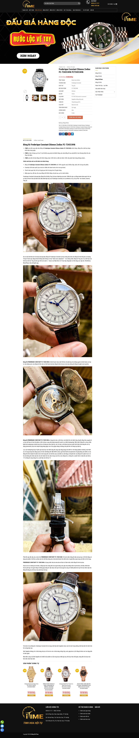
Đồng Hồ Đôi (59, 10)
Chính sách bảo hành (85, 713)
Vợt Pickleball (68, 10)
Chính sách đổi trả (84, 716)
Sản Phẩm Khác (77, 10)
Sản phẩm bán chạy (100, 88)
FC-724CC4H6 (64, 125)
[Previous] (4, 38)
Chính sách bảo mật (85, 719)
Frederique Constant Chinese (79, 125)
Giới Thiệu (31, 10)
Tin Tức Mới (86, 10)
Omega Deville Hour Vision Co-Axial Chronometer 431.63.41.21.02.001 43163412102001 (66, 686)
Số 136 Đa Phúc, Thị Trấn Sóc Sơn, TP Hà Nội (57, 717)
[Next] (134, 38)
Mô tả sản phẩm (27, 140)
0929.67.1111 (49, 711)
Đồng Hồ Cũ (52, 10)
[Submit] (79, 3)
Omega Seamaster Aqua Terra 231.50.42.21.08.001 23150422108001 (31, 685)
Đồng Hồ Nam (38, 10)
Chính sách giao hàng (85, 711)
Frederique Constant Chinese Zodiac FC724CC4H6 (79, 128)
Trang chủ (62, 67)
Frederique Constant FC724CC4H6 (81, 130)
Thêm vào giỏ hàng (75, 117)
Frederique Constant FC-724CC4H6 (66, 130)
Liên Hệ (92, 10)
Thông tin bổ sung (38, 140)
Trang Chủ (25, 10)
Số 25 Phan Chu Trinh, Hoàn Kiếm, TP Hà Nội (57, 714)
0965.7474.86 (57, 711)
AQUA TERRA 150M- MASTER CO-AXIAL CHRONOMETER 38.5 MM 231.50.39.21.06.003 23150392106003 (84, 686)
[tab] (27, 140)
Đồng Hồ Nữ (46, 10)
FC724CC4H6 (69, 125)
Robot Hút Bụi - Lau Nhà (101, 85)
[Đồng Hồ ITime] (31, 4)
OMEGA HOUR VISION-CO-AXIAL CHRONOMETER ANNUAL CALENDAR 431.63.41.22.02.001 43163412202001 (49, 687)
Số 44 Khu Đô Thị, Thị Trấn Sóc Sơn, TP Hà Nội (58, 721)
